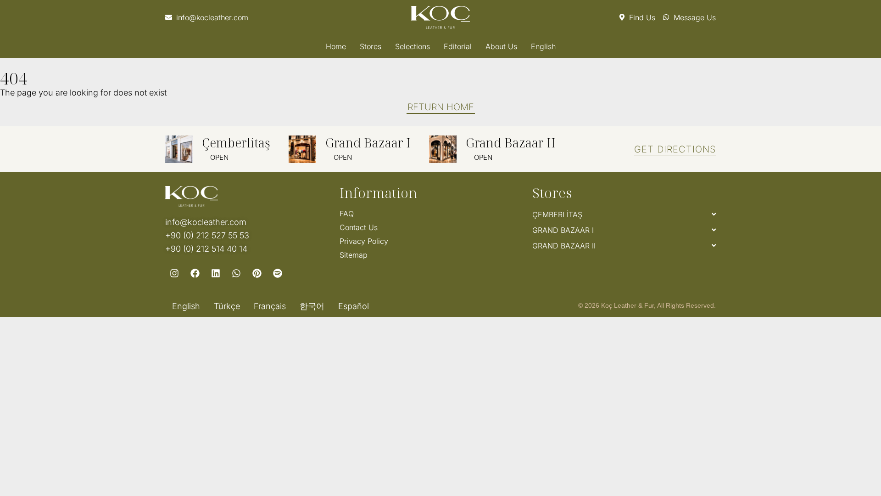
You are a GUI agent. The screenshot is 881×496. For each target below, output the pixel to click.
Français (270, 306)
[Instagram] (174, 273)
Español (353, 306)
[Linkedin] (215, 273)
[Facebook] (195, 273)
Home (336, 46)
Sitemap (354, 254)
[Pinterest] (257, 273)
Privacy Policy (364, 241)
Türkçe (227, 306)
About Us (501, 46)
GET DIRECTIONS (675, 149)
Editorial (458, 46)
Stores (370, 46)
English (543, 46)
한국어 (312, 306)
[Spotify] (277, 273)
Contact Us (359, 227)
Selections (412, 46)
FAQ (347, 213)
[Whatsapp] (236, 273)
